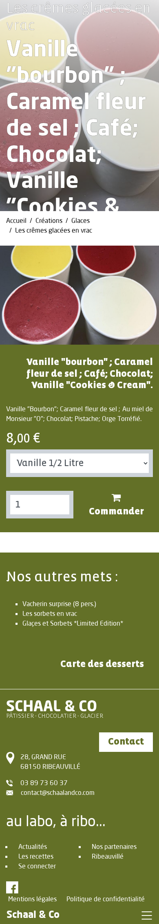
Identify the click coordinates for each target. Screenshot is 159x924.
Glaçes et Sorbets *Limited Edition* (72, 623)
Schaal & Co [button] (33, 914)
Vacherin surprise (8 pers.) (59, 603)
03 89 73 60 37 (44, 782)
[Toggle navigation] (147, 915)
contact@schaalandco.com (58, 792)
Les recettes (35, 856)
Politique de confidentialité (105, 898)
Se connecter (37, 866)
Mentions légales (32, 898)
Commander (116, 511)
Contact (126, 742)
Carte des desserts (102, 664)
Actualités (32, 846)
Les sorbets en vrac (49, 613)
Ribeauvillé (108, 856)
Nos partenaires (114, 846)
